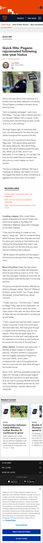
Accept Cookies (21, 538)
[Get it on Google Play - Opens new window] (29, 482)
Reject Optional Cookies (21, 532)
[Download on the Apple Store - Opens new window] (13, 482)
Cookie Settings (21, 525)
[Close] (40, 488)
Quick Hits (7, 36)
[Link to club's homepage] (5, 17)
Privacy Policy (10, 520)
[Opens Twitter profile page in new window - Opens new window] (12, 68)
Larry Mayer (15, 63)
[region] (21, 514)
